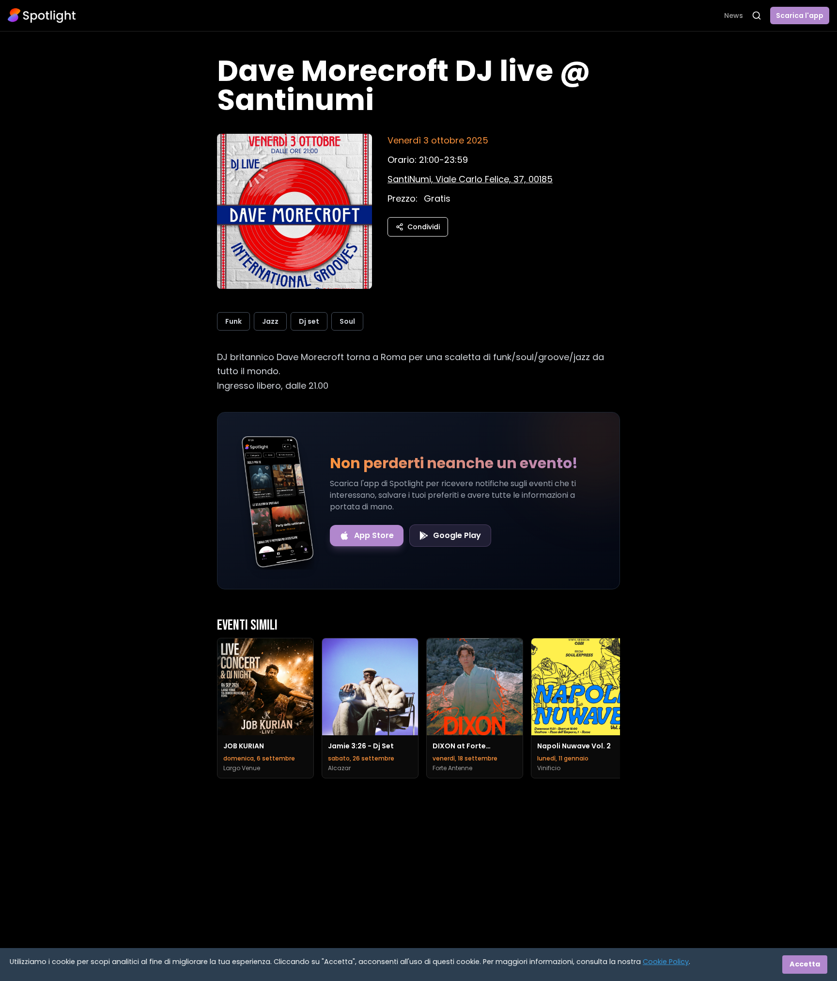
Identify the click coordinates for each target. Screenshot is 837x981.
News (733, 15)
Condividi (423, 227)
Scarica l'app (799, 15)
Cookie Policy (666, 961)
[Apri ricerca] (756, 15)
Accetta (805, 964)
